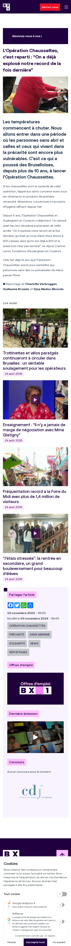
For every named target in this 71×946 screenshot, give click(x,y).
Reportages (18, 652)
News (34, 643)
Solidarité (17, 643)
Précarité (16, 634)
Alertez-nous (50, 7)
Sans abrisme (40, 634)
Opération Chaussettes (27, 626)
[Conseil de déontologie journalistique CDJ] (35, 792)
